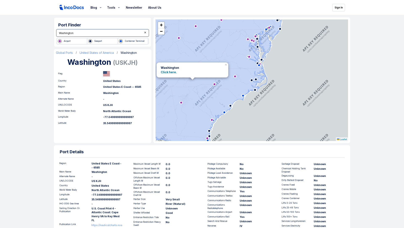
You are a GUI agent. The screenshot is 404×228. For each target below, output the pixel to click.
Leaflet (343, 139)
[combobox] (102, 33)
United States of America (97, 52)
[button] (226, 63)
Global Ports (64, 52)
